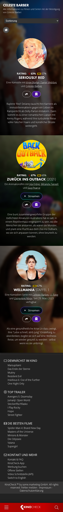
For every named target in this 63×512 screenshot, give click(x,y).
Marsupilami (14, 365)
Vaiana (11, 442)
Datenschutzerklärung (31, 490)
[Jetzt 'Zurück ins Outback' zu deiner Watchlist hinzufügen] (36, 205)
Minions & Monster (18, 435)
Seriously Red (31, 77)
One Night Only (16, 383)
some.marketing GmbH (35, 484)
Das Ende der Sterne (19, 368)
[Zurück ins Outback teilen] (26, 205)
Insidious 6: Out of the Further (24, 379)
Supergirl (13, 446)
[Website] (6, 30)
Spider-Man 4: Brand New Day (24, 428)
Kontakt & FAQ (15, 459)
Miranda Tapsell (49, 184)
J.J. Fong (54, 294)
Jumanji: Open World (19, 400)
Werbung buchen (17, 466)
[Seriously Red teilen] (26, 94)
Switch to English (17, 477)
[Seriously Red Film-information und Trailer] (31, 53)
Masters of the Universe (20, 431)
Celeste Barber (34, 86)
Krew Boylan (32, 82)
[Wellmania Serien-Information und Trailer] (31, 265)
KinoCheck (10, 484)
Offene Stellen (15, 470)
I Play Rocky (14, 407)
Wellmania (32, 289)
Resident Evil (15, 376)
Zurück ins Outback (31, 179)
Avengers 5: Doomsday (20, 396)
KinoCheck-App (16, 463)
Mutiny (11, 372)
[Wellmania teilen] (26, 319)
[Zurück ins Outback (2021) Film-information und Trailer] (31, 155)
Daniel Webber (49, 82)
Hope (11, 411)
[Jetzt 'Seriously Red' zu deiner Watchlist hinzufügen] (36, 94)
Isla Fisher (34, 184)
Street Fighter (15, 414)
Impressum (45, 487)
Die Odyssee (14, 439)
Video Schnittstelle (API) (20, 474)
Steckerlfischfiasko (18, 403)
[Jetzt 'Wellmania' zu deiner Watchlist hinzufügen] (36, 319)
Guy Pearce (34, 187)
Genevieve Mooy (23, 298)
